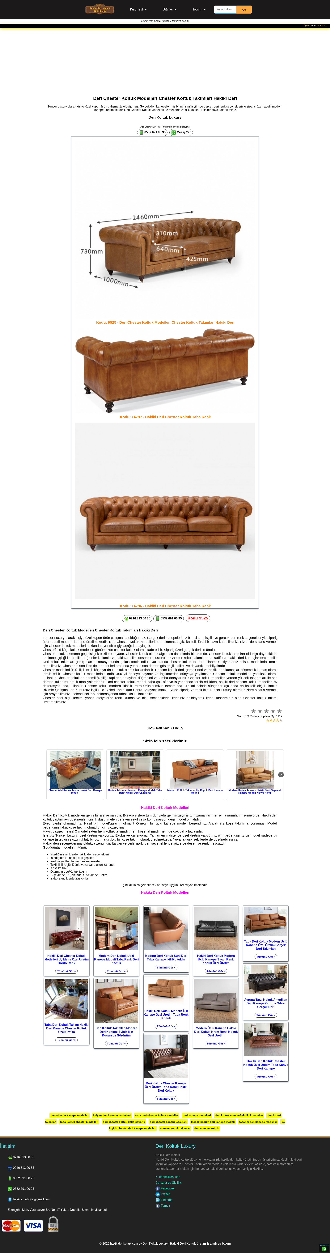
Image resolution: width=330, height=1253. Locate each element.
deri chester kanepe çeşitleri (168, 1121)
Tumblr (165, 1205)
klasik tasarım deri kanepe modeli (213, 1121)
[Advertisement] (165, 56)
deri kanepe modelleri (197, 1115)
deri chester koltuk (206, 1128)
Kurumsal (136, 9)
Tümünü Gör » (66, 971)
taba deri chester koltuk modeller (156, 1115)
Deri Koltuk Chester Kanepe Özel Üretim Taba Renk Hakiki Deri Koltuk (166, 1087)
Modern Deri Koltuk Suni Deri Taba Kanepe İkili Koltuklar (166, 957)
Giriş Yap (321, 25)
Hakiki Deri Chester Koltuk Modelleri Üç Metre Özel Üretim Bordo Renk (66, 959)
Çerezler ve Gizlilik (168, 1182)
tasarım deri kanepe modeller (258, 1121)
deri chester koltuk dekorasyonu (124, 1121)
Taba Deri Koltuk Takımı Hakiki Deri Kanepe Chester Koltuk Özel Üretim (66, 1028)
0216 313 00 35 (139, 618)
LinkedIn (166, 1199)
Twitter (165, 1194)
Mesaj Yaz (183, 132)
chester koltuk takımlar (175, 1128)
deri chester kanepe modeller (69, 1115)
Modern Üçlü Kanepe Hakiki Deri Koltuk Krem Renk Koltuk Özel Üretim (216, 1031)
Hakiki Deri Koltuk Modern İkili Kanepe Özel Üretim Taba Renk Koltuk (166, 1014)
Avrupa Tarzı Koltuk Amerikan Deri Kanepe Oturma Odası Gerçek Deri (265, 1003)
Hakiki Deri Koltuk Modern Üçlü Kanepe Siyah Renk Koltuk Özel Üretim (216, 959)
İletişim (197, 9)
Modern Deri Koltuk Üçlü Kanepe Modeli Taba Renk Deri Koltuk (116, 959)
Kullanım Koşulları (167, 1177)
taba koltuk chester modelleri (79, 1121)
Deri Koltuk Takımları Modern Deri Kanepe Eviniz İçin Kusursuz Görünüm (116, 1031)
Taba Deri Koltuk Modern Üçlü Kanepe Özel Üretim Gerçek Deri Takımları (265, 945)
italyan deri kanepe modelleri (112, 1115)
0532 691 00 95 (155, 132)
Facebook (167, 1188)
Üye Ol (307, 25)
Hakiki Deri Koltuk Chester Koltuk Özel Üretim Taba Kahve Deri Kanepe (265, 1064)
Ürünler (168, 9)
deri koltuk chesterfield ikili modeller (239, 1115)
